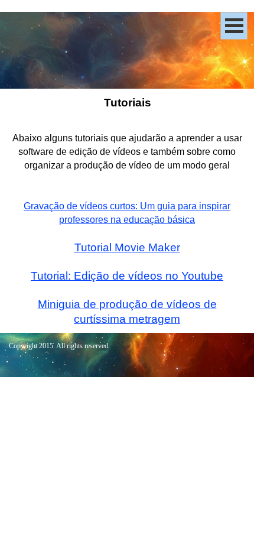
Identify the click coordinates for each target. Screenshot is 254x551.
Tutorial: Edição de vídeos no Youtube (127, 276)
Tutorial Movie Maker (127, 247)
